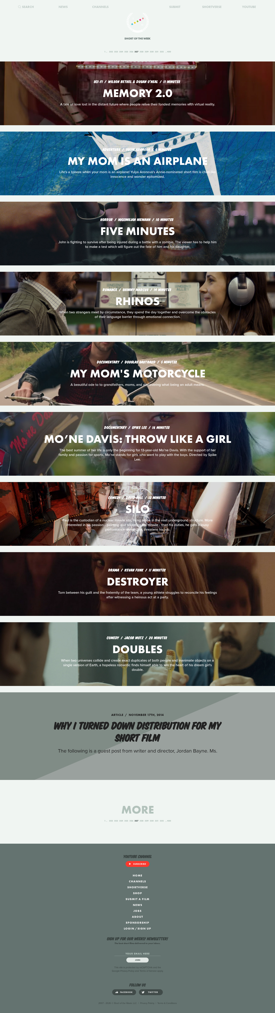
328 (141, 51)
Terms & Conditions (167, 1003)
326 (131, 51)
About (137, 917)
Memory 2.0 (137, 93)
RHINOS (137, 301)
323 (116, 51)
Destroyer (137, 581)
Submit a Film (137, 899)
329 (146, 51)
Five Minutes (137, 231)
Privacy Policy (127, 971)
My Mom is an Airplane (137, 161)
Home (137, 875)
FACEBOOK (126, 992)
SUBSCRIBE (139, 863)
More (137, 809)
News (137, 905)
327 (136, 51)
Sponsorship (137, 922)
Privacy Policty (147, 1003)
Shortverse (137, 887)
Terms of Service (148, 971)
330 (152, 51)
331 (157, 51)
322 (111, 51)
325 (126, 51)
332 (162, 51)
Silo (137, 509)
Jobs (137, 911)
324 (121, 51)
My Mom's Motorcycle (137, 373)
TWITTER (153, 992)
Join (137, 960)
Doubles (137, 649)
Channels (137, 881)
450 (169, 51)
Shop (137, 893)
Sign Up (144, 928)
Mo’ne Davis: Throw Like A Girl (137, 439)
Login (129, 928)
